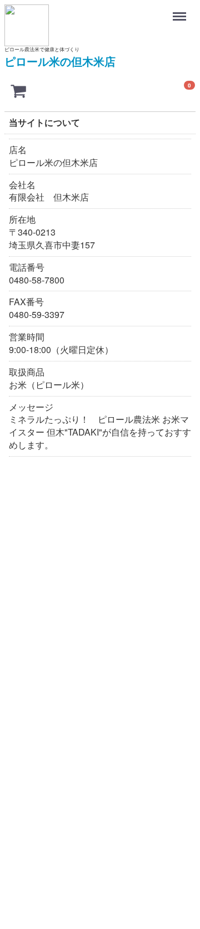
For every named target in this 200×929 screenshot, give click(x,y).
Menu (180, 10)
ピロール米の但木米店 (60, 61)
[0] (18, 90)
